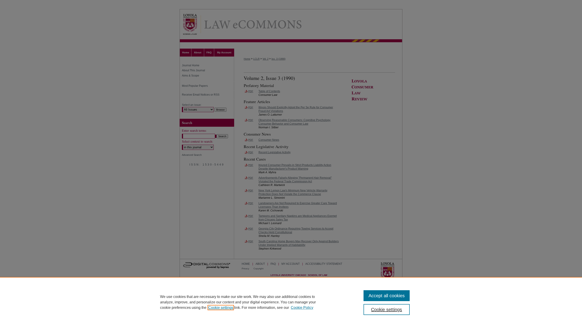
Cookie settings (220, 308)
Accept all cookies (387, 295)
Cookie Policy (302, 308)
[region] (291, 302)
